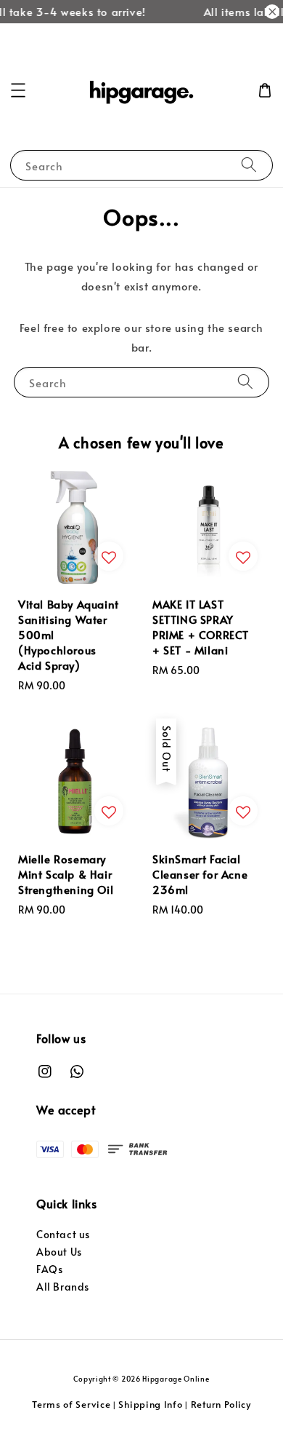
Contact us (63, 1234)
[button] (18, 90)
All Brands (62, 1287)
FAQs (49, 1269)
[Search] (249, 165)
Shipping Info (150, 1404)
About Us (59, 1252)
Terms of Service (71, 1404)
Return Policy (221, 1404)
